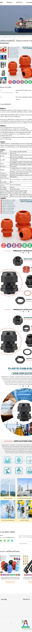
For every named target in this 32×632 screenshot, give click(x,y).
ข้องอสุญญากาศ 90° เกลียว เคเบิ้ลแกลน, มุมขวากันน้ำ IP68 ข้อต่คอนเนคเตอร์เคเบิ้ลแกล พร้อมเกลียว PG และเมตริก (10, 578)
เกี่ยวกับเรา (9, 2)
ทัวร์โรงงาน (19, 2)
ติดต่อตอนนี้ (11, 582)
